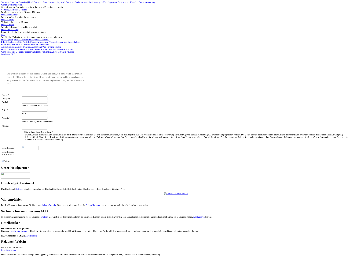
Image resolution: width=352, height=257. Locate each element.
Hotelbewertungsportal (20, 231)
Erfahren (44, 217)
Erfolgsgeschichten (9, 42)
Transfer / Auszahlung (32, 47)
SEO (3, 34)
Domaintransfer (42, 39)
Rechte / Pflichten (49, 49)
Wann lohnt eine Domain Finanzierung (18, 52)
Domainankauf (7, 19)
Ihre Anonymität (8, 44)
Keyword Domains (65, 2)
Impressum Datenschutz (118, 2)
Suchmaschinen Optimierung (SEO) (90, 2)
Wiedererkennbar (56, 42)
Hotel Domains (34, 2)
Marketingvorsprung (39, 42)
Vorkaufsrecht (63, 49)
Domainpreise (7, 39)
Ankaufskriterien (8, 47)
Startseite (5, 2)
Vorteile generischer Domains (14, 10)
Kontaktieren (199, 217)
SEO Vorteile (24, 42)
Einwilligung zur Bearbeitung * (39, 132)
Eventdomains (49, 2)
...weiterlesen (31, 236)
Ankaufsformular (49, 205)
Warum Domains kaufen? (12, 5)
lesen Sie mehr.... (8, 250)
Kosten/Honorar (44, 44)
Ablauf (17, 39)
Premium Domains (18, 2)
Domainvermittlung (9, 14)
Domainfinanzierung (10, 29)
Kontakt (133, 2)
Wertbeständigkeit (71, 42)
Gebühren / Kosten (66, 52)
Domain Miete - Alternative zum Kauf (17, 49)
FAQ (72, 49)
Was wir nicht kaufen (51, 47)
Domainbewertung (147, 2)
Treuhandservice (27, 39)
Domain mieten (7, 24)
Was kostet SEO (8, 54)
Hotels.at (19, 189)
